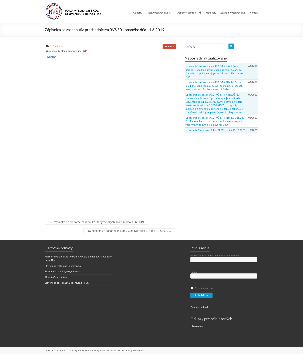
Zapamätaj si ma (203, 288)
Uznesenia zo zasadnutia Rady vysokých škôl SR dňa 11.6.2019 (130, 230)
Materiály (211, 12)
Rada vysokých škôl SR (160, 12)
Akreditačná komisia (56, 277)
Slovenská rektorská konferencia (63, 265)
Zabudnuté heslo (199, 307)
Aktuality (137, 12)
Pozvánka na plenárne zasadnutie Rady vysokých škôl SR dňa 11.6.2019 (96, 222)
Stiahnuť (169, 46)
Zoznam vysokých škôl (232, 12)
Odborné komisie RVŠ (189, 12)
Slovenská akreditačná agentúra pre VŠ (67, 282)
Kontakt (254, 12)
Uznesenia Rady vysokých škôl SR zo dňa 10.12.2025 (215, 130)
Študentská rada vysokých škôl (62, 271)
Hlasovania (196, 326)
